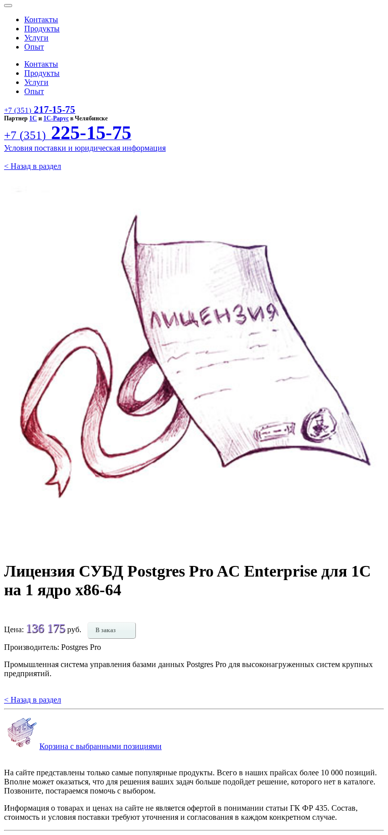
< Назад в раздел (32, 166)
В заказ (105, 630)
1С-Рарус (56, 118)
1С (33, 118)
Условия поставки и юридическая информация (85, 148)
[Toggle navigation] (8, 5)
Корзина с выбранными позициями (100, 746)
